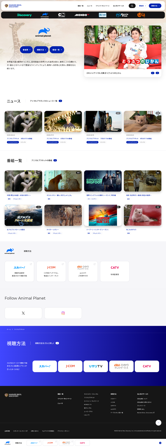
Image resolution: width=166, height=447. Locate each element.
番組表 (141, 6)
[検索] (132, 6)
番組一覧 (80, 6)
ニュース (89, 6)
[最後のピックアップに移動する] (152, 73)
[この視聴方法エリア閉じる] (160, 442)
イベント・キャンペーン (103, 6)
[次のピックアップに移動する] (157, 73)
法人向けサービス (118, 6)
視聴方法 (154, 6)
